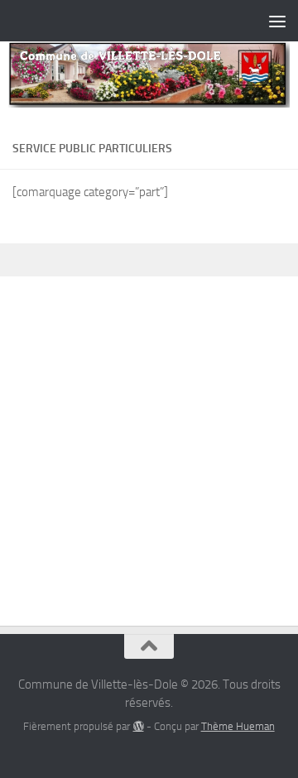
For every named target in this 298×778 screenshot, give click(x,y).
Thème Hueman (238, 726)
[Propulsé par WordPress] (137, 726)
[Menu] (277, 20)
